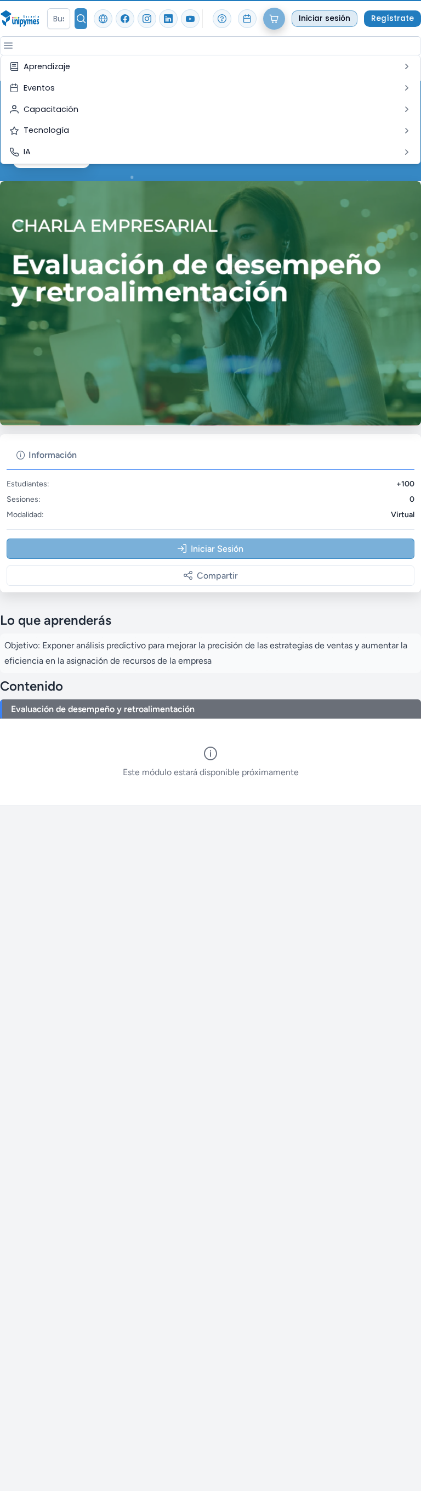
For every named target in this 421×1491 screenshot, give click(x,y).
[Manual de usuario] (222, 18)
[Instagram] (147, 18)
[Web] (103, 18)
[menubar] (210, 109)
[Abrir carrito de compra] (274, 19)
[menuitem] (210, 67)
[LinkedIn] (168, 18)
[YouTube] (190, 18)
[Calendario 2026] (247, 18)
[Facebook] (125, 18)
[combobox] (58, 18)
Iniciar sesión (324, 18)
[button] (8, 45)
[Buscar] (81, 18)
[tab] (47, 455)
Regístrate (392, 18)
